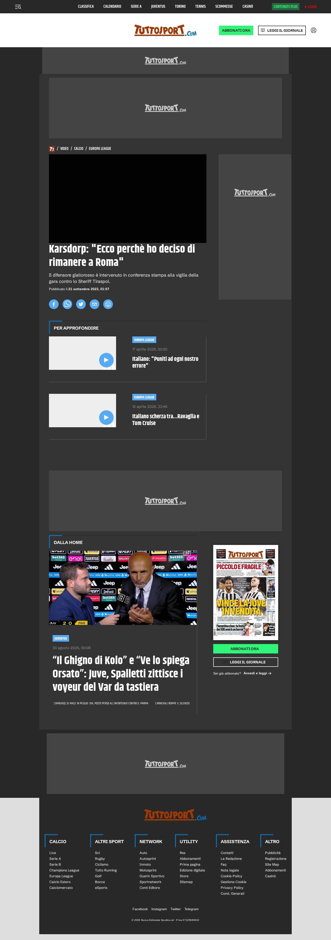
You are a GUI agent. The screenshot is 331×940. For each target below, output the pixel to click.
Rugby (100, 858)
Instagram (159, 909)
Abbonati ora (244, 649)
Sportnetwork (150, 882)
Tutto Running (106, 870)
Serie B (55, 864)
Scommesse (224, 7)
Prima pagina (190, 864)
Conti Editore (150, 888)
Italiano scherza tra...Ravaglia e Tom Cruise (165, 420)
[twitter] (81, 304)
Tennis (200, 7)
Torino (180, 7)
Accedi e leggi (255, 673)
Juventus (158, 7)
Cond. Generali (232, 893)
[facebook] (54, 304)
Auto (143, 853)
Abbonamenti (190, 858)
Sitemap (186, 882)
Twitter (176, 909)
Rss (182, 853)
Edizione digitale (192, 870)
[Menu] (18, 6)
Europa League (100, 149)
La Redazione (231, 858)
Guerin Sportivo (152, 876)
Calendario (112, 7)
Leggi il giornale (285, 30)
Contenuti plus (286, 6)
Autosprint (148, 858)
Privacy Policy (232, 888)
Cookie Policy (231, 876)
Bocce (100, 882)
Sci (97, 853)
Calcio (78, 149)
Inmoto (145, 864)
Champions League (64, 870)
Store (184, 876)
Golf (98, 876)
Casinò (248, 7)
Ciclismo (101, 864)
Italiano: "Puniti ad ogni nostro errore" (165, 363)
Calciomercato (61, 888)
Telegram (191, 909)
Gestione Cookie (233, 882)
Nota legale (230, 870)
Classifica (86, 7)
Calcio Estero (60, 882)
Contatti (227, 853)
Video (64, 149)
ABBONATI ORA (236, 30)
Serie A (136, 7)
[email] (94, 304)
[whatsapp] (67, 304)
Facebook (140, 909)
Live (312, 6)
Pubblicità (273, 853)
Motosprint (148, 870)
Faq (223, 864)
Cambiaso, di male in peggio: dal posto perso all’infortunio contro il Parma (101, 703)
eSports (101, 888)
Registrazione (275, 858)
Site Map (272, 864)
